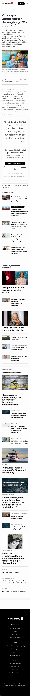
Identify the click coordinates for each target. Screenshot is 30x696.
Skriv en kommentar (21, 185)
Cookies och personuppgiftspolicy (15, 646)
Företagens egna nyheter (12, 373)
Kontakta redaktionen (15, 663)
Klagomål (15, 652)
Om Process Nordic (15, 673)
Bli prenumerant (15, 628)
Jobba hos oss (15, 670)
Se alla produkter (15, 637)
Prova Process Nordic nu (15, 163)
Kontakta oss (15, 666)
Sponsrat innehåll (15, 655)
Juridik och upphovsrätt (15, 649)
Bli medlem (15, 631)
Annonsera (15, 634)
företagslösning (20, 176)
